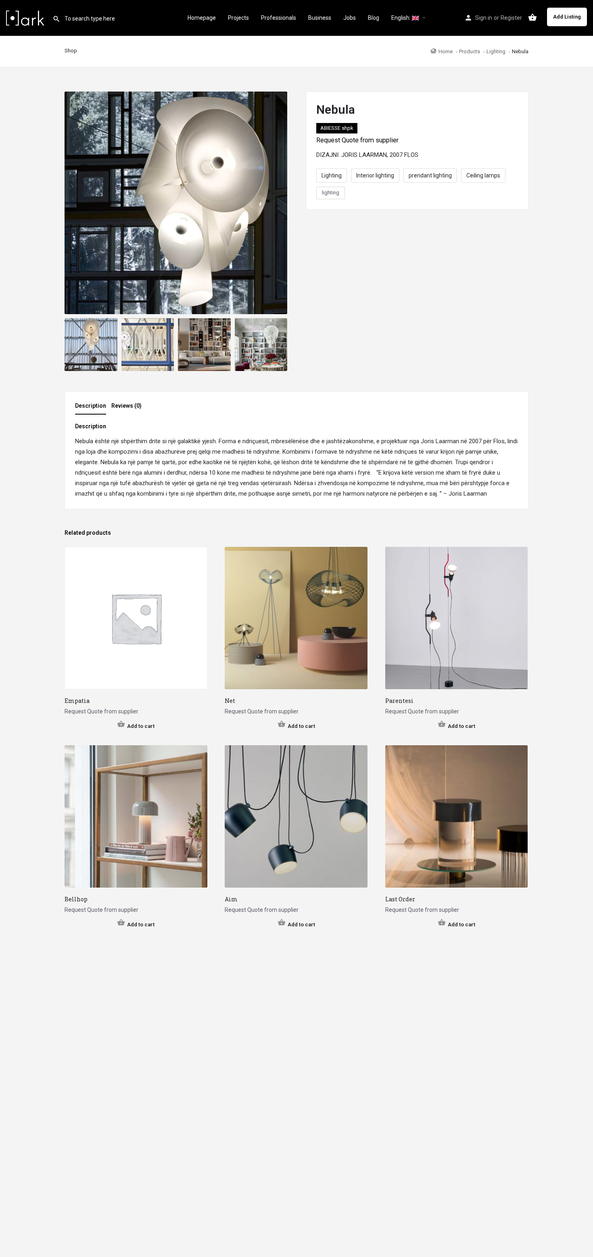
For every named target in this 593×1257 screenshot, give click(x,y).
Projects (238, 18)
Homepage (202, 18)
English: (401, 18)
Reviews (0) (126, 405)
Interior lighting (375, 175)
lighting (330, 193)
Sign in (483, 18)
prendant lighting (430, 175)
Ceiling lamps (483, 175)
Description (90, 405)
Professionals (278, 18)
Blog (373, 18)
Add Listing (567, 17)
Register (511, 18)
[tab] (92, 408)
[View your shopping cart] (532, 17)
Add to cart (141, 726)
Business (319, 18)
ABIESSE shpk (336, 128)
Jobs (349, 18)
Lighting (332, 175)
